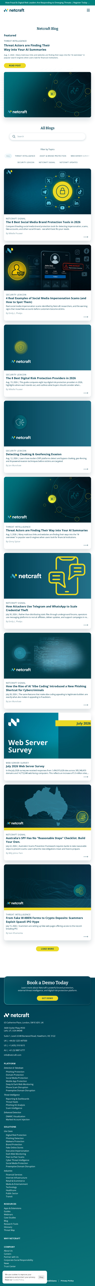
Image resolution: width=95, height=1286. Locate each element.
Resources (10, 1204)
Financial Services (14, 1174)
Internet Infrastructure (16, 1177)
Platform (9, 1063)
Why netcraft (12, 1238)
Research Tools (11, 1224)
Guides (7, 1211)
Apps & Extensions (12, 1208)
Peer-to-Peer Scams (15, 1157)
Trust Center (10, 1266)
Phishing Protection (15, 1071)
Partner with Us (11, 1257)
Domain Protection (15, 1074)
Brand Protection (14, 1144)
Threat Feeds (12, 1102)
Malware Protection (15, 1141)
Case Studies (10, 1217)
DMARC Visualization (15, 1116)
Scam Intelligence (14, 1108)
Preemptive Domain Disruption (20, 1090)
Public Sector (12, 1193)
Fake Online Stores (14, 1147)
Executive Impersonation (17, 1150)
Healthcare (11, 1190)
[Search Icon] (47, 136)
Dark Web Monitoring (16, 1154)
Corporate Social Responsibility (18, 1260)
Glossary (8, 1227)
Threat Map (9, 1230)
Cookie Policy (18, 1280)
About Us (8, 1250)
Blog (6, 1220)
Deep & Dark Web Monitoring (19, 1084)
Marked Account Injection (18, 1119)
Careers (7, 1253)
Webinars (8, 1214)
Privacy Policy (67, 1281)
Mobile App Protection (16, 1081)
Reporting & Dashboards (17, 1098)
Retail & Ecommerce (15, 1180)
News (6, 1263)
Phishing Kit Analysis (15, 1105)
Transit (9, 1196)
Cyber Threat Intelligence (17, 1160)
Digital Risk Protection (16, 1135)
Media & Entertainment (17, 1184)
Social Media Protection (17, 1078)
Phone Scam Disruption (17, 1087)
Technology (11, 1187)
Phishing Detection (15, 1138)
